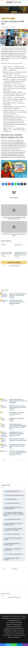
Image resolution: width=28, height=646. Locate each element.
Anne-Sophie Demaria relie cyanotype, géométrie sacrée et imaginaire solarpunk (17, 302)
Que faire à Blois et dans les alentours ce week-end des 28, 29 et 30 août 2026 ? (18, 401)
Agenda (4, 18)
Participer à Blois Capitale (19, 635)
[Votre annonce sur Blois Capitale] (14, 169)
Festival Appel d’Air (12, 499)
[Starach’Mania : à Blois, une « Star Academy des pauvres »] (7, 247)
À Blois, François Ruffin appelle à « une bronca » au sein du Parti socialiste (17, 295)
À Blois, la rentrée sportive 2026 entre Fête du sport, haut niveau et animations (17, 407)
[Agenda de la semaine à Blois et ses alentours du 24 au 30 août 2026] (4, 446)
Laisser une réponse (14, 262)
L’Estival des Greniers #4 (13, 503)
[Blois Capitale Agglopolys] (12, 2)
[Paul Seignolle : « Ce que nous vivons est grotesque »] (4, 414)
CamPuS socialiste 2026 (13, 491)
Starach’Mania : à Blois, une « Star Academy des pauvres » (6, 253)
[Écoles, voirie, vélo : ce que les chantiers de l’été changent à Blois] (4, 440)
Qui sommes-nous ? (7, 635)
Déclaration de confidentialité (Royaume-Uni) (14, 628)
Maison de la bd (18, 145)
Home (7, 622)
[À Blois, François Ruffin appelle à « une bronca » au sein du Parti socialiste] (4, 295)
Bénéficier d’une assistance (14, 637)
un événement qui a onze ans (14, 51)
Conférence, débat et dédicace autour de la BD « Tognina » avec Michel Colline (13, 514)
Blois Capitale (5, 27)
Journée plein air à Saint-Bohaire (15, 495)
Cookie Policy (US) (19, 633)
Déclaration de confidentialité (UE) (14, 624)
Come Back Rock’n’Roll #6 (13, 519)
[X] (15, 200)
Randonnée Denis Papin (13, 534)
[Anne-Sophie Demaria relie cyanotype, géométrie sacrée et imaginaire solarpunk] (4, 349)
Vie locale (12, 18)
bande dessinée (9, 49)
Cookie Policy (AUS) (9, 633)
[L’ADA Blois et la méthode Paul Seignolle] (4, 420)
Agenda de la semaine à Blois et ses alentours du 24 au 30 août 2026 (17, 446)
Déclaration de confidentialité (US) (14, 626)
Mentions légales (8, 630)
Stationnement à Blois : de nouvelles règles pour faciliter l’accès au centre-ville (16, 434)
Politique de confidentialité (16, 622)
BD (8, 18)
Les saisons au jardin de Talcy (14, 554)
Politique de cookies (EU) (18, 630)
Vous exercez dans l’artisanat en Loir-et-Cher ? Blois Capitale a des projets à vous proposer (17, 453)
